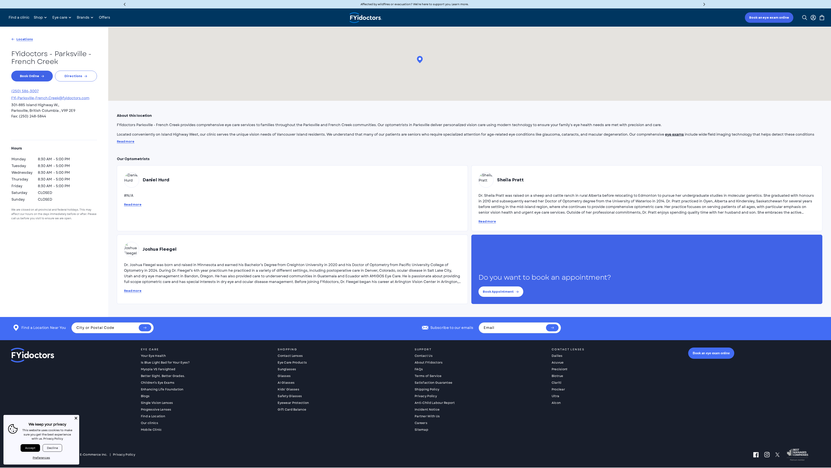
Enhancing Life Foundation (162, 389)
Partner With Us (427, 416)
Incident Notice (427, 409)
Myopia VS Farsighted (158, 369)
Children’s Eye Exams (158, 382)
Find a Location (153, 416)
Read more (125, 141)
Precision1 (559, 369)
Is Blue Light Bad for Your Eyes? (165, 362)
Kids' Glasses (288, 389)
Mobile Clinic (151, 429)
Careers (421, 423)
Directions (73, 76)
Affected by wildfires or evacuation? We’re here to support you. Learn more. (415, 4)
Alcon (556, 403)
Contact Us (424, 356)
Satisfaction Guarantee (433, 382)
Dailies (557, 356)
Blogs (145, 396)
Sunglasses (287, 369)
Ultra (555, 396)
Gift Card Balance (292, 409)
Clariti (557, 382)
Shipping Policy (427, 389)
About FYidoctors (429, 362)
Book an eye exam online (769, 17)
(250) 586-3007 (25, 91)
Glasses (284, 376)
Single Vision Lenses (157, 403)
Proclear (558, 389)
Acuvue (558, 362)
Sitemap (421, 429)
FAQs (419, 369)
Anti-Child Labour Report (435, 403)
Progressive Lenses (156, 409)
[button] (704, 4)
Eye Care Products (292, 362)
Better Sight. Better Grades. (163, 376)
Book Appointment (498, 291)
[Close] (76, 418)
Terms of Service (428, 376)
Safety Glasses (290, 396)
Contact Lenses (290, 356)
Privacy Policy (426, 396)
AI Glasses (286, 382)
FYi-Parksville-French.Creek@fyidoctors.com (50, 98)
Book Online (29, 76)
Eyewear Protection (293, 403)
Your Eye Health (153, 356)
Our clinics (149, 423)
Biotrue (557, 376)
